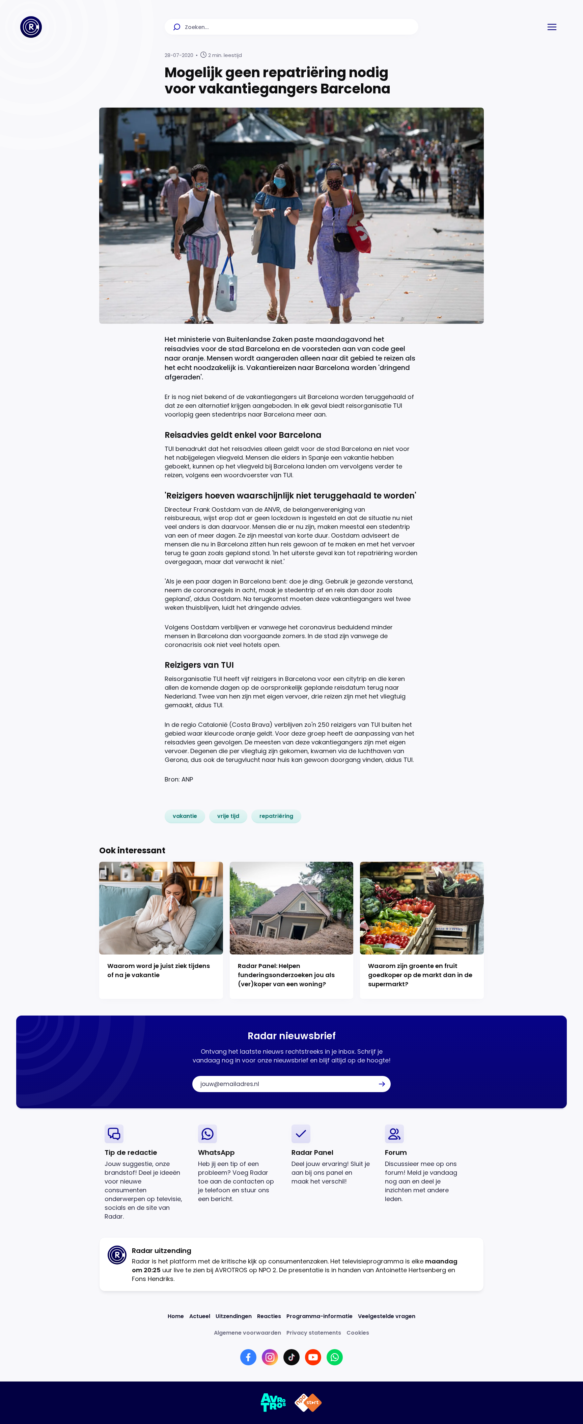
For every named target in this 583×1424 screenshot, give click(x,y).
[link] (185, 816)
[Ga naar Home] (31, 27)
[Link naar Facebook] (248, 1357)
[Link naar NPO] (308, 1402)
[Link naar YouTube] (313, 1357)
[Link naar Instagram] (270, 1357)
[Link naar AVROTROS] (273, 1402)
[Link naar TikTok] (291, 1357)
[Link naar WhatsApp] (335, 1357)
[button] (552, 27)
